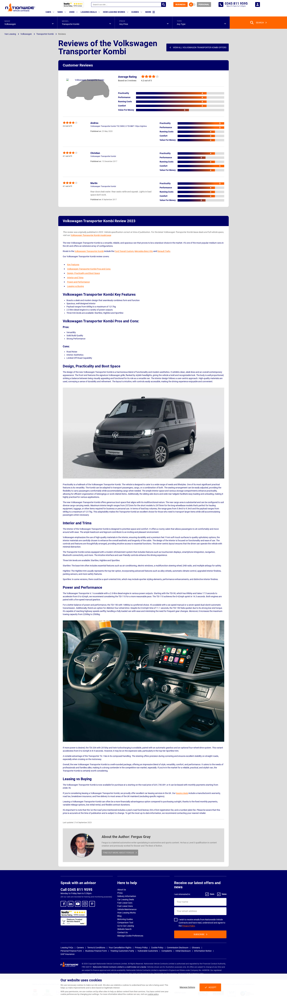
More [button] (148, 12)
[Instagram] (85, 904)
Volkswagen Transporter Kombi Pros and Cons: (89, 269)
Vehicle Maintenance (126, 909)
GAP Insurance (67, 954)
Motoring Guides (125, 919)
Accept (212, 987)
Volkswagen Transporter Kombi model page (91, 235)
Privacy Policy (188, 926)
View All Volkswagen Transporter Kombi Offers (199, 47)
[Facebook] (63, 904)
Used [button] (72, 12)
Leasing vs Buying (75, 286)
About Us (121, 889)
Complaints (166, 951)
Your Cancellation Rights (120, 947)
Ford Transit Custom (124, 251)
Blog (119, 916)
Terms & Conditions (96, 947)
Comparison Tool (125, 922)
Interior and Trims (75, 277)
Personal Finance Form (71, 951)
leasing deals (182, 793)
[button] (28, 22)
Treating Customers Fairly (122, 951)
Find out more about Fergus (118, 852)
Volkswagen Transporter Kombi (89, 251)
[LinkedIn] (70, 904)
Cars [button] (48, 12)
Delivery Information (126, 896)
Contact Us (122, 932)
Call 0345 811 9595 (76, 890)
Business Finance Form (96, 951)
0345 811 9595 (221, 4)
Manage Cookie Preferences (130, 936)
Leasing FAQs (67, 947)
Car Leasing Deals (125, 899)
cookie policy (153, 994)
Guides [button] (135, 12)
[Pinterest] (92, 904)
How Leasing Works (126, 912)
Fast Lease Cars (124, 903)
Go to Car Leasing (125, 926)
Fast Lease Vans (125, 906)
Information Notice (203, 951)
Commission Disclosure (177, 947)
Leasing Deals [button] (89, 12)
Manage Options (187, 987)
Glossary (196, 947)
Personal (204, 4)
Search (163, 4)
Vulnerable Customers (148, 951)
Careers (80, 947)
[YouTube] (78, 904)
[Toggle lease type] (192, 4)
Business (180, 4)
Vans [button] (60, 12)
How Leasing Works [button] (114, 12)
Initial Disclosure (183, 951)
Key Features (73, 264)
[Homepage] (20, 7)
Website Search (124, 929)
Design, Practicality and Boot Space (83, 273)
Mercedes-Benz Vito (144, 251)
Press (120, 893)
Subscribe (199, 934)
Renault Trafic (163, 251)
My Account (257, 4)
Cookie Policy (157, 947)
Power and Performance (78, 282)
